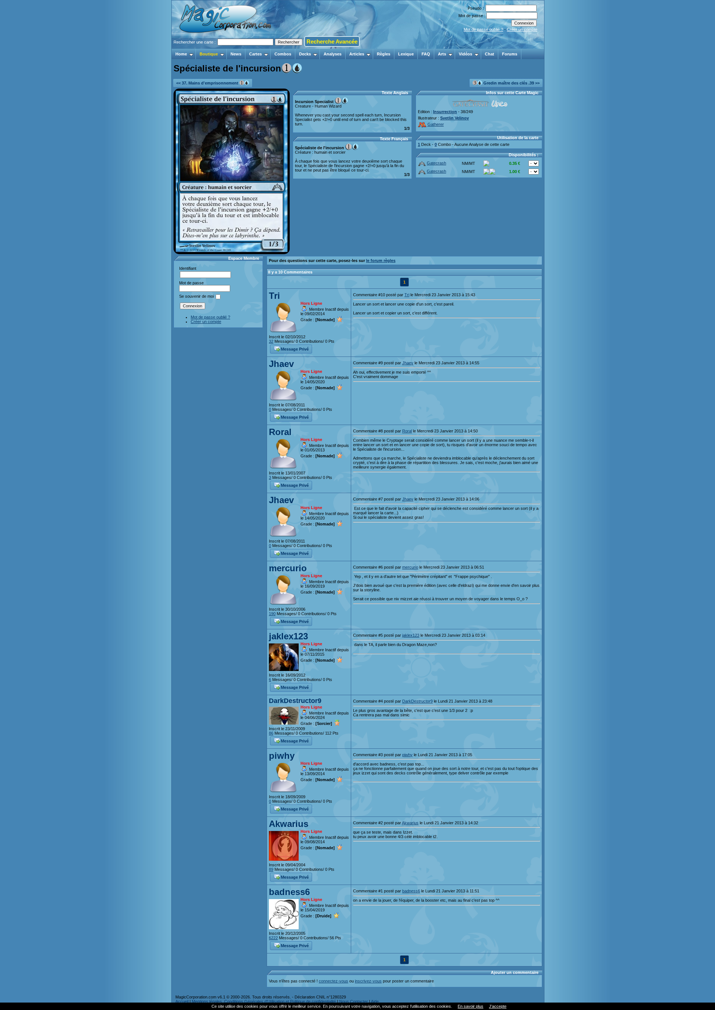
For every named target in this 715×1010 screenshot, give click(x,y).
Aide (375, 1001)
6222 (273, 938)
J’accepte (497, 1006)
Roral (280, 432)
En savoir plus (470, 1006)
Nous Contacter (353, 1001)
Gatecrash (436, 163)
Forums (509, 54)
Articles (356, 54)
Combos (282, 54)
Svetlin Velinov (454, 118)
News (236, 54)
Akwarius (288, 824)
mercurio (288, 568)
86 (271, 733)
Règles (383, 54)
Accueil (181, 1001)
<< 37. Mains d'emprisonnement (207, 83)
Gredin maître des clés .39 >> (511, 83)
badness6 (289, 892)
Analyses (332, 54)
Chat (489, 54)
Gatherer (436, 124)
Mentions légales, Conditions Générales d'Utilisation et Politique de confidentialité (264, 1001)
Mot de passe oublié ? (483, 29)
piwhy (282, 756)
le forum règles (380, 260)
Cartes (255, 54)
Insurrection (445, 111)
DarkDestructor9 (295, 700)
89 (271, 869)
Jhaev (281, 364)
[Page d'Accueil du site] (226, 46)
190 (272, 613)
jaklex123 (288, 636)
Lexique (406, 54)
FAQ (426, 54)
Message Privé (295, 349)
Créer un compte (522, 29)
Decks (305, 54)
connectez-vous (333, 981)
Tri (274, 296)
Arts (442, 54)
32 (271, 341)
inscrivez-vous (368, 981)
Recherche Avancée (332, 41)
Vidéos (465, 54)
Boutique (209, 54)
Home (181, 54)
